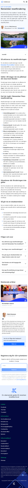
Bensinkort (4, 451)
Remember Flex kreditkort (8, 65)
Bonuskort (3, 441)
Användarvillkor (5, 431)
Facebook (3, 407)
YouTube (3, 409)
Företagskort (4, 453)
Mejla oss (14, 344)
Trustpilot (3, 412)
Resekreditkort (5, 446)
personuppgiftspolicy (21, 379)
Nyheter (3, 434)
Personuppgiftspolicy (6, 426)
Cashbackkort (4, 443)
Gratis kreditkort (5, 448)
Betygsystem (4, 424)
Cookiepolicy (4, 429)
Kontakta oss (4, 421)
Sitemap (3, 460)
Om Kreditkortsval (6, 419)
